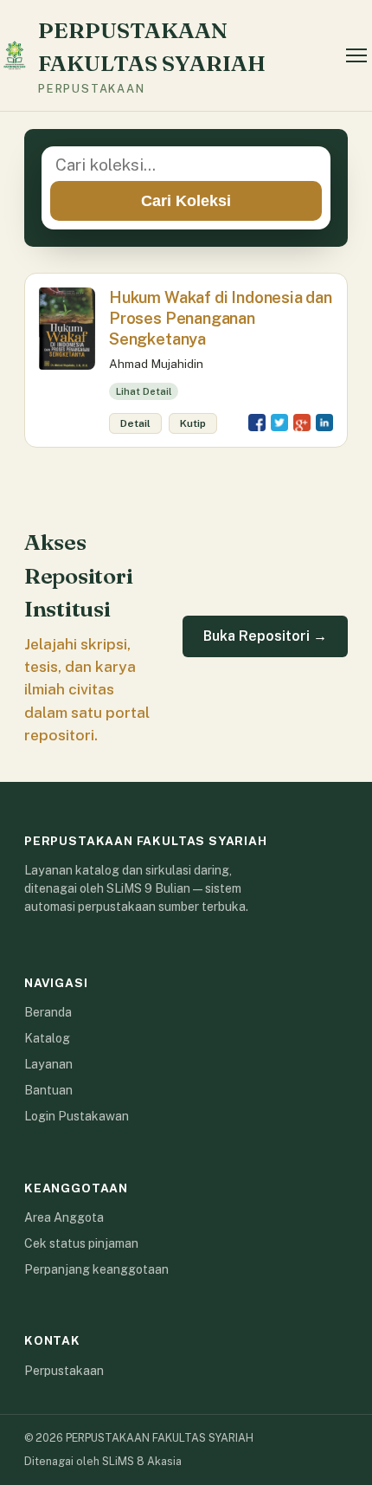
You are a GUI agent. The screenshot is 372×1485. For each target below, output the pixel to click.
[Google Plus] (302, 422)
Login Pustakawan (76, 1116)
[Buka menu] (356, 55)
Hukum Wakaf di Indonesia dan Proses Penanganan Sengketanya (220, 318)
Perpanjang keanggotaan (96, 1269)
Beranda (48, 1012)
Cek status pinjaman (81, 1243)
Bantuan (48, 1090)
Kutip (193, 423)
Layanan (48, 1064)
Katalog (47, 1038)
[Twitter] (279, 422)
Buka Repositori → (265, 636)
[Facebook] (257, 422)
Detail (135, 423)
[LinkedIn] (324, 422)
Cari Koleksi (186, 200)
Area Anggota (64, 1217)
